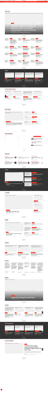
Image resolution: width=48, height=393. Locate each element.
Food (31, 1)
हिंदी (2, 0)
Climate (16, 1)
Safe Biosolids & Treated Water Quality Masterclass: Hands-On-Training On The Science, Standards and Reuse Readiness (38, 138)
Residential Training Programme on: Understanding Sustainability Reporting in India (38, 142)
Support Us (14, 0)
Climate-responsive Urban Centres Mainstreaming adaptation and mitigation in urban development (38, 145)
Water (11, 1)
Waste (13, 1)
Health (5, 1)
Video (26, 1)
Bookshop (34, 1)
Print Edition (9, 0)
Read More (24, 104)
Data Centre (22, 1)
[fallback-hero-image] (7, 41)
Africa (20, 1)
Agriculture (8, 1)
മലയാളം (5, 0)
